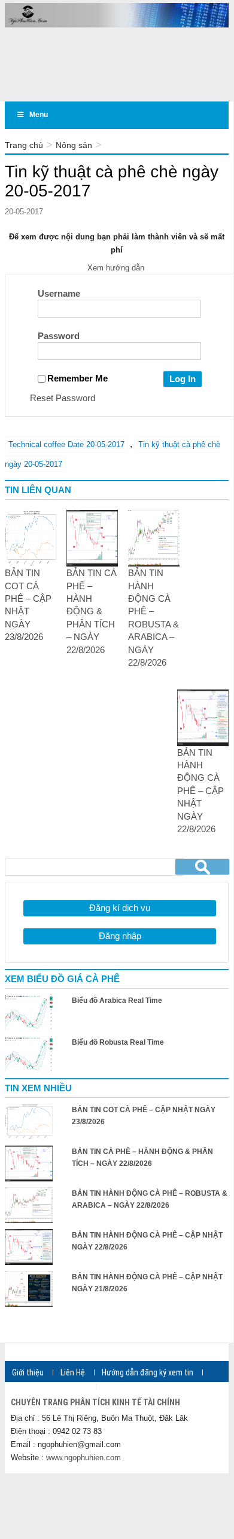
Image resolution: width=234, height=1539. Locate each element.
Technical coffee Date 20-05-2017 (66, 444)
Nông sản (74, 145)
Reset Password (62, 398)
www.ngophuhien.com (83, 1457)
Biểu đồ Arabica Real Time (117, 1000)
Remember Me (77, 378)
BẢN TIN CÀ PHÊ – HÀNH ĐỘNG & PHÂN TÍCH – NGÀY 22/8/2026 (91, 611)
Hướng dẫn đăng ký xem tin (147, 1372)
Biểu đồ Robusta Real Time (118, 1042)
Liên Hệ (72, 1372)
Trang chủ (24, 145)
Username (59, 293)
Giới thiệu (28, 1372)
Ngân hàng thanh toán (49, 1387)
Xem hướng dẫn (117, 267)
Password (59, 336)
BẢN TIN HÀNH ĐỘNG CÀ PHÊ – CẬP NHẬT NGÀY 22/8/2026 (200, 791)
